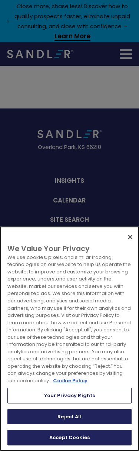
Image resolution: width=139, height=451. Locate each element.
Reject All (69, 416)
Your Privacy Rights (69, 395)
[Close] (130, 237)
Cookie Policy (70, 380)
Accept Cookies (69, 437)
